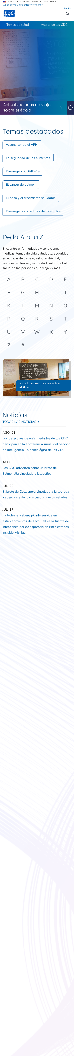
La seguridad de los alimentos (28, 158)
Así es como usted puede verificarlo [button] (22, 4)
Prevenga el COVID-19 (23, 171)
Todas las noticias (20, 422)
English (68, 8)
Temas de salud (17, 24)
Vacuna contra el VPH (22, 144)
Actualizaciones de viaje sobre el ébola (27, 107)
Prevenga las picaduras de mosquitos (33, 211)
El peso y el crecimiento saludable (31, 198)
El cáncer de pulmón (21, 184)
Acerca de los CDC (54, 24)
